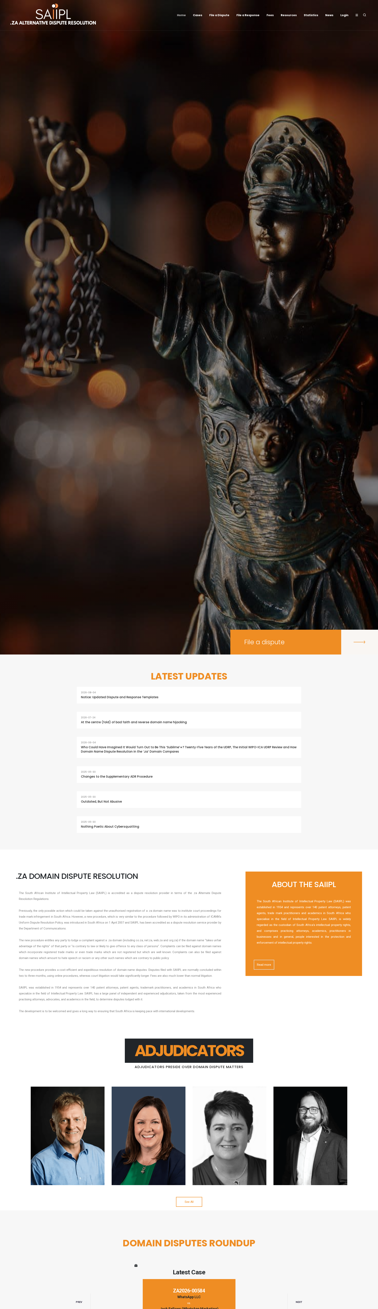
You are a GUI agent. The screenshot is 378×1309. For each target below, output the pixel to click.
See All (189, 1202)
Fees (270, 15)
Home (181, 15)
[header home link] (53, 15)
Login (344, 15)
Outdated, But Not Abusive (101, 801)
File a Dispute (219, 15)
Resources (289, 15)
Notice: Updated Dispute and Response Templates (119, 697)
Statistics (311, 15)
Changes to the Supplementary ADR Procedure (117, 776)
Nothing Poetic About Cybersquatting (110, 826)
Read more (264, 964)
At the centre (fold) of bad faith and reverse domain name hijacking (134, 722)
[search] (365, 15)
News (329, 15)
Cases (197, 15)
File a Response (247, 15)
